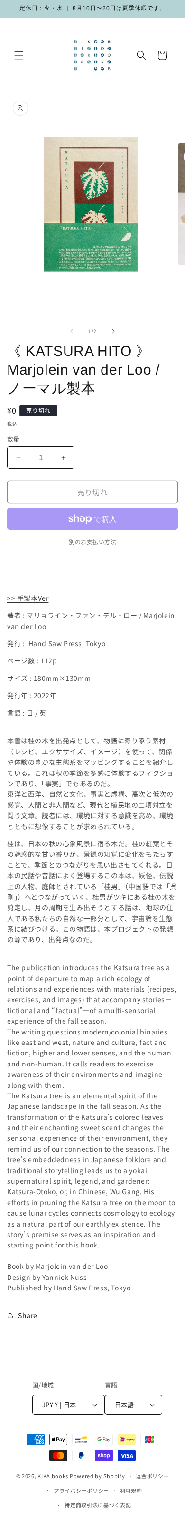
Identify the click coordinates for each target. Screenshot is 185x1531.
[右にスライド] (113, 331)
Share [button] (27, 1315)
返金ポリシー (152, 1476)
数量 (13, 439)
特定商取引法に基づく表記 (98, 1505)
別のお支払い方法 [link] (92, 541)
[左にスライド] (71, 331)
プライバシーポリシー (81, 1490)
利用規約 (131, 1490)
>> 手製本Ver (27, 598)
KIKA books (52, 1476)
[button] (19, 55)
